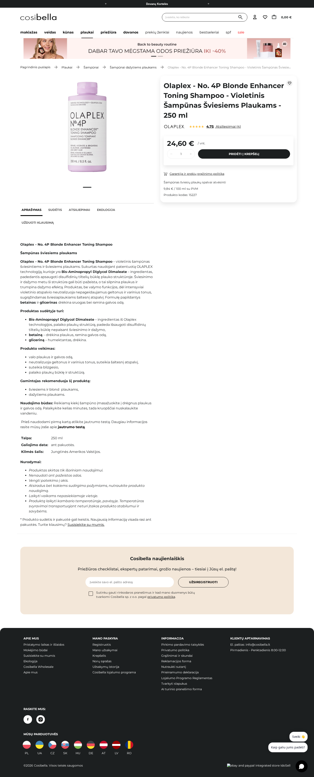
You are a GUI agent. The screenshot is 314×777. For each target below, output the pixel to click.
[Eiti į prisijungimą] (254, 17)
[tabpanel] (157, 48)
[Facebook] (27, 719)
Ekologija (106, 210)
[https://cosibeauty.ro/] (129, 745)
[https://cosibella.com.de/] (103, 745)
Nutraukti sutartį (173, 667)
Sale (241, 32)
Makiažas (28, 32)
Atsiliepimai (79, 210)
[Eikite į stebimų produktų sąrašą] (265, 17)
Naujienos (184, 32)
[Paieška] (240, 17)
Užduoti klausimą (38, 223)
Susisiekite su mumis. (85, 525)
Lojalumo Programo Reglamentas (186, 678)
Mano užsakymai (104, 650)
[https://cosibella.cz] (52, 745)
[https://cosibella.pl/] (26, 745)
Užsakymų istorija (105, 667)
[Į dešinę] (208, 4)
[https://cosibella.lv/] (116, 745)
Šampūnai (91, 67)
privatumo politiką (161, 597)
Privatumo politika (175, 650)
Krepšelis (99, 656)
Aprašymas (31, 210)
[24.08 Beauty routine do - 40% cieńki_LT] (157, 48)
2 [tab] (159, 57)
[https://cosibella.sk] (65, 745)
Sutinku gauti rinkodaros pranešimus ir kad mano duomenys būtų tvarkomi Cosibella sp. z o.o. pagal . (145, 595)
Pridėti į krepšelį (244, 154)
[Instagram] (40, 719)
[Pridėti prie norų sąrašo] (289, 83)
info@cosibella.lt (258, 645)
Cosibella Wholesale (38, 667)
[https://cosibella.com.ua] (39, 745)
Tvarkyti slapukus (174, 684)
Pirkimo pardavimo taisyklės (182, 645)
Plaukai (87, 32)
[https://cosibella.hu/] (78, 745)
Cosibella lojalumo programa (114, 672)
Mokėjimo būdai (35, 650)
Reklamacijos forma (176, 661)
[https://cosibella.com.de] (91, 745)
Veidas (50, 32)
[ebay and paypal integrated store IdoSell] (259, 765)
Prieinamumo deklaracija (180, 672)
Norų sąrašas (102, 661)
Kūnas (68, 32)
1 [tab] (152, 57)
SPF (228, 32)
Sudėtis (55, 210)
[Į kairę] (106, 4)
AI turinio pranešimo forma (181, 689)
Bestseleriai (209, 32)
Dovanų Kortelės (157, 4)
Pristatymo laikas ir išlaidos (43, 645)
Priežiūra (108, 32)
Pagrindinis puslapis (35, 67)
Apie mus (30, 672)
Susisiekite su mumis (39, 656)
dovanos (130, 32)
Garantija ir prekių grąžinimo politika (197, 174)
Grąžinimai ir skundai (177, 656)
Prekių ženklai (157, 32)
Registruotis (101, 645)
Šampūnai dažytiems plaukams (133, 67)
